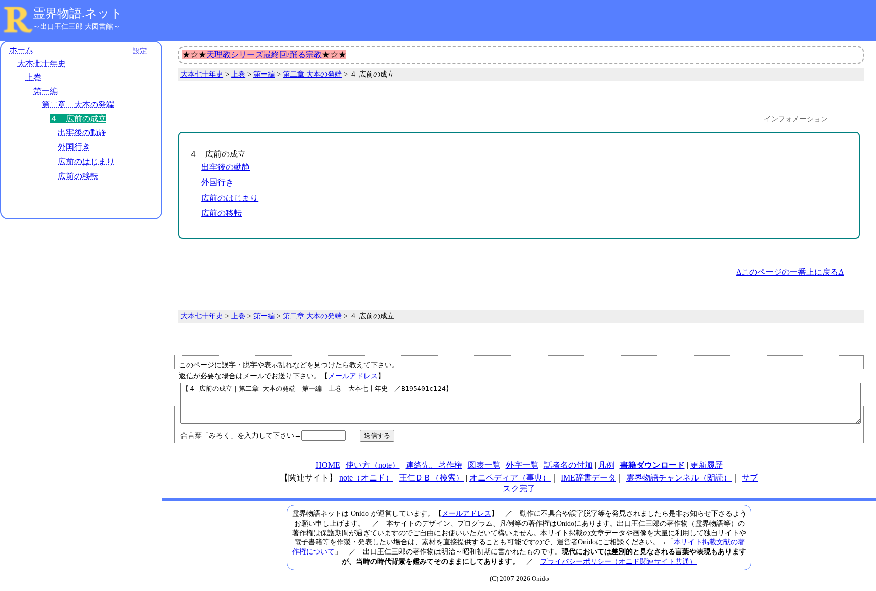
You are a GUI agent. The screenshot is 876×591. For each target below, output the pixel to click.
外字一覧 (522, 465)
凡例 (606, 465)
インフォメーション (796, 118)
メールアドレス (353, 376)
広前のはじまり (86, 161)
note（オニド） (366, 477)
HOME (328, 465)
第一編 (45, 91)
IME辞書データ (588, 477)
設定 (140, 51)
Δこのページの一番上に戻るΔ (790, 272)
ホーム (21, 49)
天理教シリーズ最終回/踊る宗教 (264, 54)
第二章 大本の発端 (78, 104)
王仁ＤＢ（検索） (431, 477)
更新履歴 (706, 465)
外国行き (74, 146)
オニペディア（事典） (510, 477)
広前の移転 (78, 176)
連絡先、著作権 (434, 465)
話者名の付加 (568, 465)
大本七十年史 (41, 63)
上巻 (33, 77)
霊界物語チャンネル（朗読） (679, 477)
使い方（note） (373, 465)
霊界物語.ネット (78, 13)
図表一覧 (484, 465)
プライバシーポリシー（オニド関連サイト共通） (618, 561)
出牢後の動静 (82, 132)
